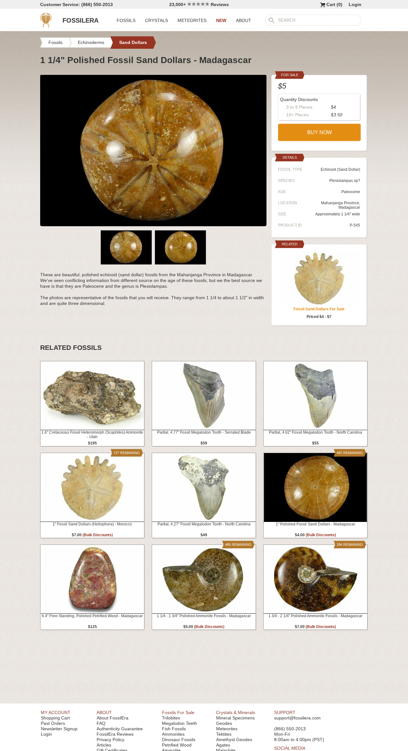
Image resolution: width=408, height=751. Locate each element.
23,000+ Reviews (199, 4)
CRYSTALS (156, 20)
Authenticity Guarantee (120, 728)
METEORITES (192, 20)
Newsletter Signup (59, 728)
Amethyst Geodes (234, 739)
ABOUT (243, 20)
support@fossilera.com (297, 717)
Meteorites (226, 728)
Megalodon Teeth (179, 723)
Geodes (224, 723)
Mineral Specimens (235, 717)
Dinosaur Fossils (178, 739)
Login (355, 4)
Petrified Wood (177, 744)
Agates (223, 744)
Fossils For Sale (178, 712)
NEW (221, 20)
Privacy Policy (110, 739)
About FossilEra (112, 717)
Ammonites (173, 734)
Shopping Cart (55, 717)
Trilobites (171, 717)
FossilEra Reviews (115, 734)
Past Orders (53, 723)
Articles (104, 744)
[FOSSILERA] (46, 26)
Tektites (223, 734)
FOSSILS (126, 20)
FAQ (101, 723)
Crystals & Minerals (235, 712)
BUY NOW (319, 132)
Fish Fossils (174, 728)
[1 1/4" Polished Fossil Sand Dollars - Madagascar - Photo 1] (153, 223)
